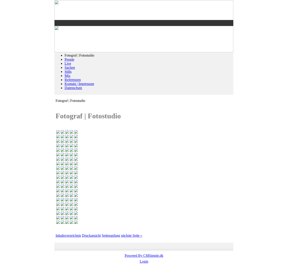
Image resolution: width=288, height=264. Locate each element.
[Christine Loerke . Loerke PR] (76, 209)
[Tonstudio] (67, 132)
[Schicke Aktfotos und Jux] (76, 164)
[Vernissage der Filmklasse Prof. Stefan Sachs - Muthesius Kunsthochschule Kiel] (58, 223)
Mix (67, 76)
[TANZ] (62, 146)
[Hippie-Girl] (71, 182)
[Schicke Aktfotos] (58, 164)
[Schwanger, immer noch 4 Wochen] (62, 168)
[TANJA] (71, 177)
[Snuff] (76, 146)
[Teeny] (58, 191)
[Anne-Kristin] (67, 223)
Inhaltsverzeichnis (68, 235)
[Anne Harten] (71, 168)
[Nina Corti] (71, 146)
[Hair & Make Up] (76, 177)
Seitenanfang (111, 235)
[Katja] (67, 173)
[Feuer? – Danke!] (58, 205)
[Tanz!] (62, 205)
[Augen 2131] (62, 195)
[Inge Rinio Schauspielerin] (67, 186)
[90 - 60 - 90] (58, 182)
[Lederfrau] (67, 141)
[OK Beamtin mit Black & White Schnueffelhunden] (58, 137)
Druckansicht (91, 235)
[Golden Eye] (58, 177)
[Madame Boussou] (62, 132)
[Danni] (58, 155)
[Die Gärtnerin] (58, 209)
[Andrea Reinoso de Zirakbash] (62, 173)
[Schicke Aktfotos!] (67, 182)
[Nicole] (71, 223)
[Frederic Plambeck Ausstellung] (67, 195)
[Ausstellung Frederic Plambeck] (76, 195)
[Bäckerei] (71, 186)
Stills (68, 71)
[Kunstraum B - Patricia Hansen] (58, 132)
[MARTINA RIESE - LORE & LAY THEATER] (67, 168)
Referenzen (73, 80)
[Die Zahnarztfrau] (76, 191)
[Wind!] (76, 214)
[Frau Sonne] (62, 214)
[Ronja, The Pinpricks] (71, 200)
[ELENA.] (58, 200)
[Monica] (67, 214)
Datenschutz (73, 88)
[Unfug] (62, 182)
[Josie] (67, 146)
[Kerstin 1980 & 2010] (58, 141)
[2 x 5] (62, 223)
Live (68, 63)
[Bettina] (58, 218)
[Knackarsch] (67, 159)
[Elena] (76, 223)
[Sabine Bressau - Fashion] (76, 168)
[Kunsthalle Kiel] (76, 137)
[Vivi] (71, 214)
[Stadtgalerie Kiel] (76, 173)
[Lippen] (76, 159)
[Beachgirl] (62, 177)
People (69, 59)
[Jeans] (71, 218)
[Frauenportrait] (58, 186)
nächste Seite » (131, 235)
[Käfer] (67, 209)
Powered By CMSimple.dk (144, 255)
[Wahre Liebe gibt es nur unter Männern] (71, 164)
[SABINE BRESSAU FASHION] (58, 159)
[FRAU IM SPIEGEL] (67, 177)
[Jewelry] (71, 141)
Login (144, 261)
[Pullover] (67, 150)
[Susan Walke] (76, 155)
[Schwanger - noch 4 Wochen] (58, 168)
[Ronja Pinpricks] (67, 218)
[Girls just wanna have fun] (58, 146)
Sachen (70, 67)
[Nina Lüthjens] (62, 137)
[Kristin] (71, 205)
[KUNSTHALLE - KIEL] (62, 191)
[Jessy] (67, 191)
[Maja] (71, 132)
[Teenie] (76, 200)
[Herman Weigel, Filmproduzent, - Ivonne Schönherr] (58, 173)
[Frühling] (58, 214)
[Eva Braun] (76, 141)
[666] (67, 164)
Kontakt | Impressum (79, 84)
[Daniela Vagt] (71, 209)
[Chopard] (58, 150)
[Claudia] (71, 155)
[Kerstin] (62, 141)
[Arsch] (62, 209)
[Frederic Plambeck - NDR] (67, 200)
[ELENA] (62, 155)
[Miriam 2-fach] (67, 205)
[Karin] (76, 186)
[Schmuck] (71, 195)
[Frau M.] (62, 200)
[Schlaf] (62, 218)
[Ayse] (67, 137)
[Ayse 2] (71, 137)
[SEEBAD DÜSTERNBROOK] (67, 155)
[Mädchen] (62, 186)
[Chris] (62, 159)
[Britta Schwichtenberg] (62, 150)
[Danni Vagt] (76, 205)
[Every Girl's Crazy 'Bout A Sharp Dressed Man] (76, 132)
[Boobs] (71, 159)
